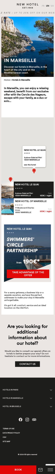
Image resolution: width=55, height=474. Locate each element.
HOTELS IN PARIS (10, 390)
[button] (34, 171)
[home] (27, 6)
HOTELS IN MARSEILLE (13, 398)
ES (52, 6)
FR (43, 6)
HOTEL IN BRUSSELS (12, 406)
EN (47, 6)
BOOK (18, 470)
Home (7, 80)
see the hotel (30, 165)
